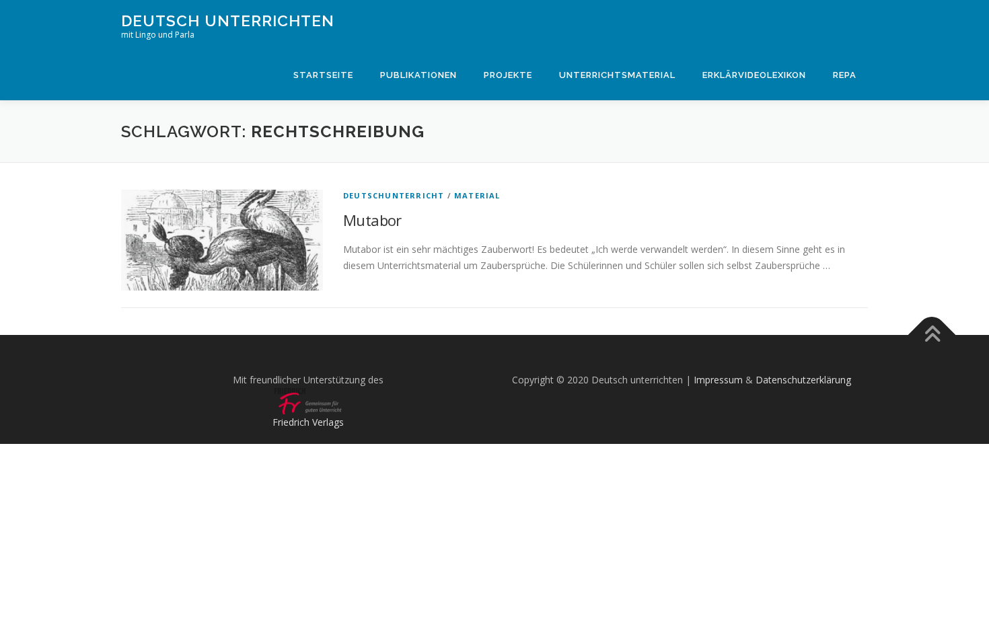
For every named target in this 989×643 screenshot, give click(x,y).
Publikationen (418, 75)
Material (477, 195)
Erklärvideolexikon (754, 75)
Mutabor (372, 220)
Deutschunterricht (393, 195)
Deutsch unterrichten (227, 20)
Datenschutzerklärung (803, 379)
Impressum (718, 379)
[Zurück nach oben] (932, 335)
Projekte (508, 75)
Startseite (323, 75)
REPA (844, 75)
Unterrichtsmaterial (617, 75)
